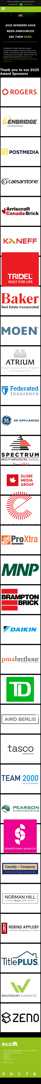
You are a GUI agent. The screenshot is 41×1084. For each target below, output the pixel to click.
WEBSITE (6, 1055)
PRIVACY (6, 1057)
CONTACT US (8, 1059)
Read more (28, 4)
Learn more (7, 61)
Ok (21, 4)
